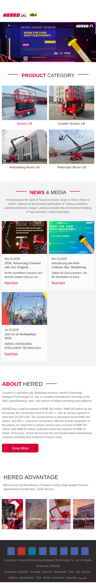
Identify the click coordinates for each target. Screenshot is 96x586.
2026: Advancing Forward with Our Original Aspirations (22, 267)
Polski (47, 577)
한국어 (86, 571)
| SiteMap (54, 566)
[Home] (20, 14)
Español (23, 571)
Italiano (13, 577)
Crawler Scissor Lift (71, 123)
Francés (47, 571)
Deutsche (59, 577)
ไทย (71, 571)
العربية (83, 577)
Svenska (71, 577)
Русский (35, 571)
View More (20, 448)
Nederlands (27, 577)
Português (60, 571)
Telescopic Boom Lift (71, 167)
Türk (39, 577)
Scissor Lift (24, 123)
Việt (78, 571)
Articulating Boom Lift (25, 167)
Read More (11, 282)
